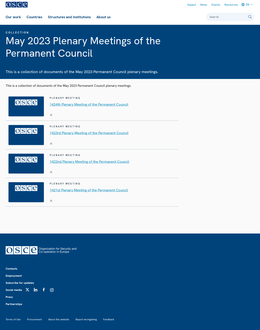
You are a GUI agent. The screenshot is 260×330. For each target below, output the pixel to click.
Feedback (108, 319)
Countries (34, 17)
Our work (13, 17)
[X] (27, 289)
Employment (14, 276)
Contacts (11, 269)
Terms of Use (13, 319)
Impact (191, 5)
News (203, 5)
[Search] (250, 17)
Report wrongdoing (86, 319)
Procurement (34, 319)
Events (216, 5)
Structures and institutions (69, 17)
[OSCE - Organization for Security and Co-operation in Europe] (17, 4)
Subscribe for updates (20, 283)
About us (103, 17)
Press (9, 297)
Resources (231, 5)
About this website (58, 319)
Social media (14, 290)
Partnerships (14, 304)
